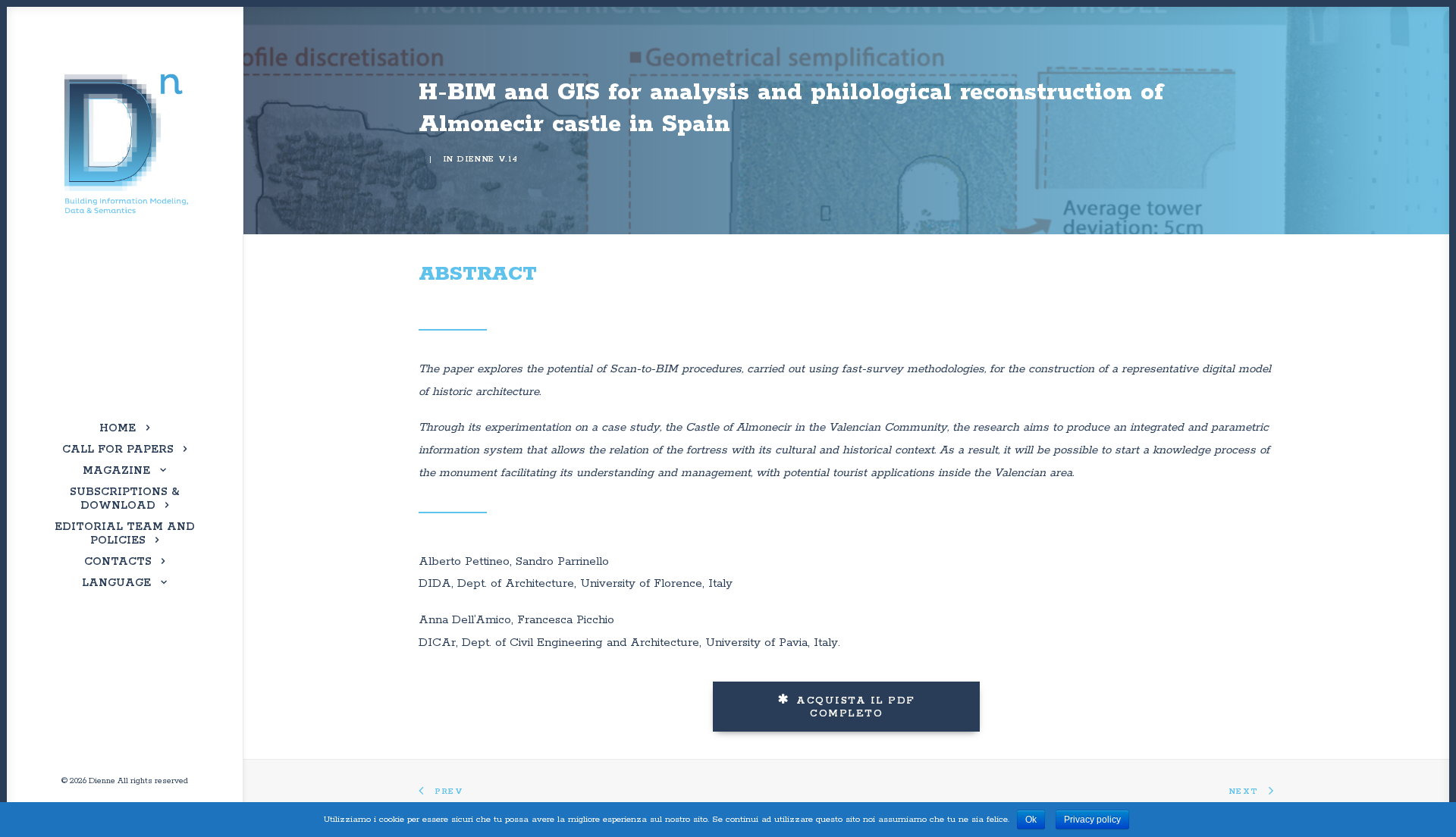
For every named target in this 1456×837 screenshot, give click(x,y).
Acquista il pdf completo (857, 707)
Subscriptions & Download (125, 499)
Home (117, 428)
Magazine (116, 471)
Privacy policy (1092, 819)
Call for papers (118, 449)
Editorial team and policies (125, 533)
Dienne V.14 (487, 159)
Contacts (118, 562)
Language (116, 583)
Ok (1031, 819)
